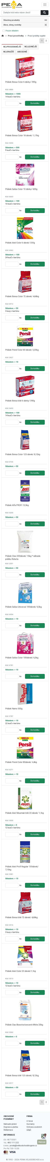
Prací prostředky (16, 36)
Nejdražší (8, 52)
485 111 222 (13, 1142)
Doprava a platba (11, 1127)
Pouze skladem (12, 31)
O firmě (30, 1121)
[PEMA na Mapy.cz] (41, 1142)
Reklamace (8, 1130)
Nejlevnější (30, 47)
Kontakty (30, 1124)
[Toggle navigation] (44, 4)
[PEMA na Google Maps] (41, 1136)
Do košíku (34, 103)
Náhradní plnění (10, 1124)
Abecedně (22, 52)
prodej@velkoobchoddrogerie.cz (23, 1145)
